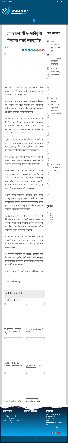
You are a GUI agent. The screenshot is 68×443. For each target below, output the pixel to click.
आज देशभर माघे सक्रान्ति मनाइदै (34, 330)
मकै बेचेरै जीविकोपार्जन (12, 401)
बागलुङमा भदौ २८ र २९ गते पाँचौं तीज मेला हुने (56, 167)
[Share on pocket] (43, 50)
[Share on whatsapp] (34, 50)
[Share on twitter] (26, 50)
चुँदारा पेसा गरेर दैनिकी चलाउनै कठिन (33, 366)
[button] (34, 20)
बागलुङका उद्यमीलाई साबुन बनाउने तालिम (55, 71)
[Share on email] (37, 50)
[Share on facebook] (23, 50)
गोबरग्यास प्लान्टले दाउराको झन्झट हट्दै (33, 400)
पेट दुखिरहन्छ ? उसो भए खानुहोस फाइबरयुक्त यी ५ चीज (13, 331)
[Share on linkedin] (29, 50)
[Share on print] (40, 50)
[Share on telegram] (31, 50)
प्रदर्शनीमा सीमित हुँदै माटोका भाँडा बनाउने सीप (13, 364)
